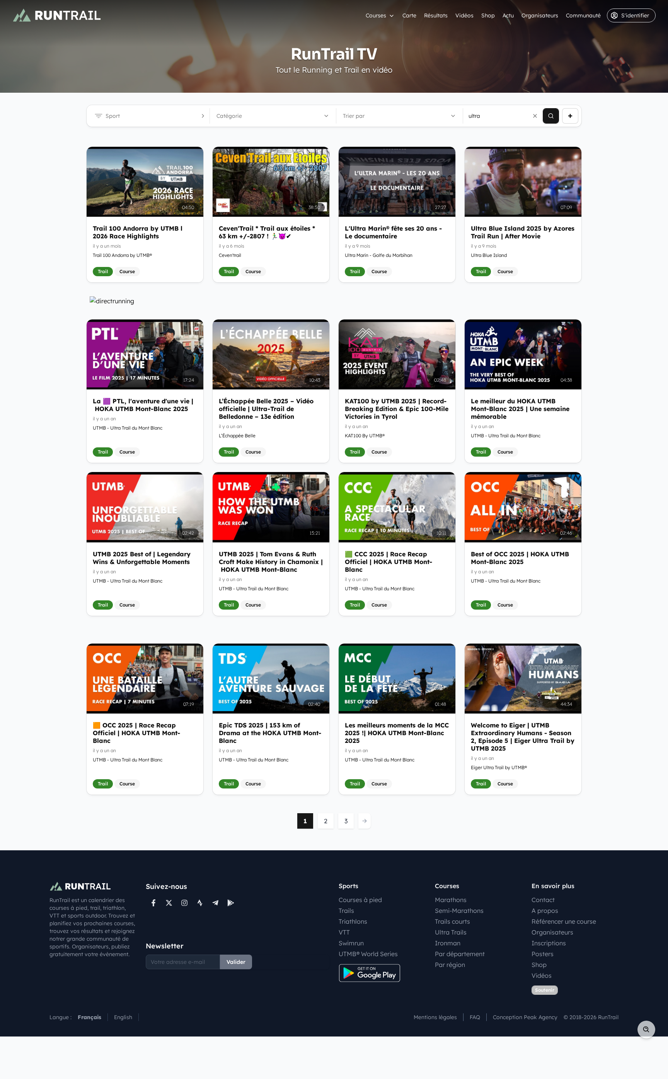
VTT (344, 932)
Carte (409, 15)
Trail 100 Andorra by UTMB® (122, 255)
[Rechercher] (551, 116)
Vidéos (464, 15)
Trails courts (452, 921)
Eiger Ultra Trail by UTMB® (499, 767)
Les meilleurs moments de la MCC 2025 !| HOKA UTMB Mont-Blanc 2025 (397, 732)
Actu (508, 15)
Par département (460, 954)
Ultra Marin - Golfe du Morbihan (378, 255)
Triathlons (353, 921)
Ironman (447, 943)
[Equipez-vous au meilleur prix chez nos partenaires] (334, 301)
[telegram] (215, 903)
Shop (488, 15)
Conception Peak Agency (525, 1017)
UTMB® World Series (368, 954)
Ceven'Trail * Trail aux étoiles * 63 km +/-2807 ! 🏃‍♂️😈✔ (267, 232)
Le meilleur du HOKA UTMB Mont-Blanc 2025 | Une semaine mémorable (520, 408)
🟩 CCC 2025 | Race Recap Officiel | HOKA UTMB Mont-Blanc (388, 561)
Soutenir (544, 990)
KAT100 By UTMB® (365, 435)
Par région (450, 965)
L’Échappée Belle (237, 435)
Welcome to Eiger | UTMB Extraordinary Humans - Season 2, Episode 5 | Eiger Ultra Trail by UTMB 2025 (522, 736)
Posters (543, 954)
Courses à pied (360, 900)
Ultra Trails (451, 932)
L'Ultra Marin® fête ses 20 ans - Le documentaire (393, 232)
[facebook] (153, 903)
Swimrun (351, 943)
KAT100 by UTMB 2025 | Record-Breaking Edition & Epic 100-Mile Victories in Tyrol (396, 408)
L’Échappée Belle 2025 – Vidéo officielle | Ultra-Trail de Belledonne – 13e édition (266, 408)
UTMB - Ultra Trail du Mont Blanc (127, 428)
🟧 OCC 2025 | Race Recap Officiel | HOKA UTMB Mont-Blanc (136, 732)
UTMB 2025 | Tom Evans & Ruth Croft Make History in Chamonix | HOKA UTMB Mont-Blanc (271, 561)
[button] (535, 116)
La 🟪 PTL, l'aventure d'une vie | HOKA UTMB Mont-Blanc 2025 (143, 405)
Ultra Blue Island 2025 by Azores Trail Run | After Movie (522, 232)
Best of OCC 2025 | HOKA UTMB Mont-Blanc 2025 (520, 558)
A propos (545, 910)
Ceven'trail (230, 255)
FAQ (475, 1017)
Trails (346, 910)
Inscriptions (549, 943)
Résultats (436, 15)
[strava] (200, 903)
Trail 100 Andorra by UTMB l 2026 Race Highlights (137, 232)
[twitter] (169, 903)
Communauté (583, 15)
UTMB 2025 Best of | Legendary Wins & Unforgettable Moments (142, 558)
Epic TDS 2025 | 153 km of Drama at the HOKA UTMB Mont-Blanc (270, 732)
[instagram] (184, 903)
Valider (236, 961)
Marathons (451, 900)
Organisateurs (539, 15)
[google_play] (231, 903)
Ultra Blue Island (489, 255)
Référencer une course (564, 921)
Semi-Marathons (459, 910)
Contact (543, 900)
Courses (376, 15)
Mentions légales (435, 1017)
